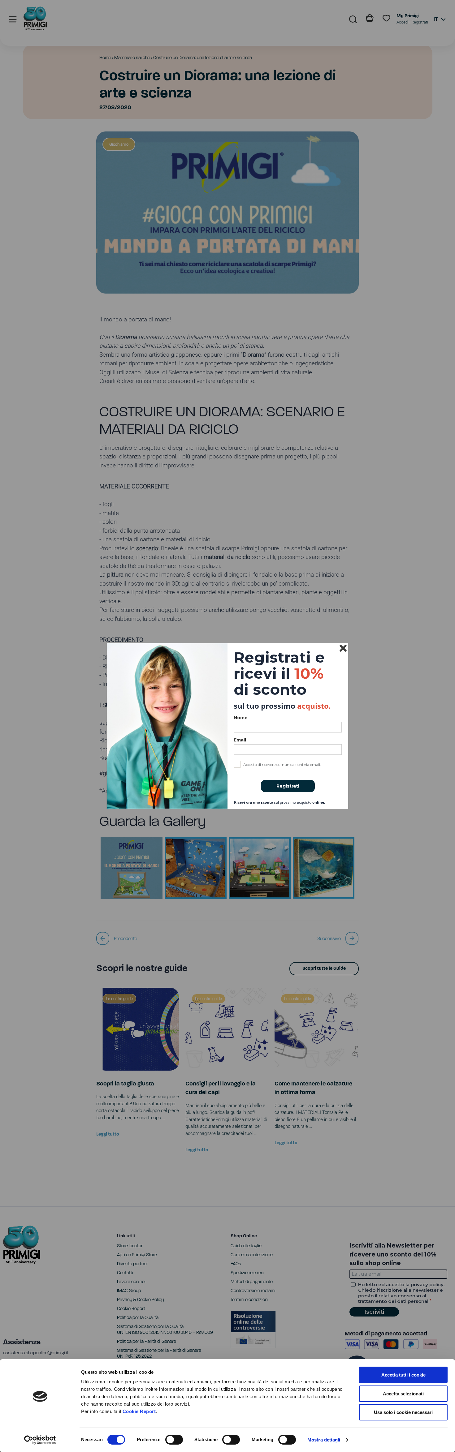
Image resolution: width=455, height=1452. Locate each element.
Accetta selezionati (403, 1393)
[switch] (174, 1440)
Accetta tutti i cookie (403, 1374)
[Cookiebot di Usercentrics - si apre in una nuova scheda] (40, 1440)
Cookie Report (139, 1411)
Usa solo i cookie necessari (403, 1412)
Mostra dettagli (323, 1439)
